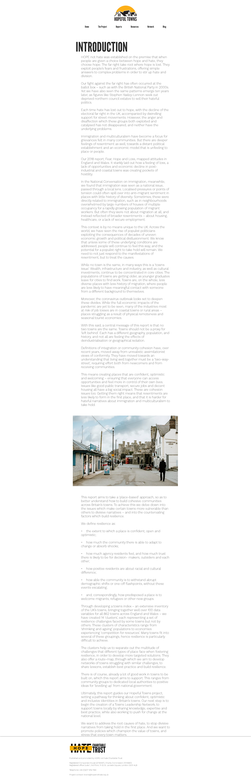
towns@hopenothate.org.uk (96, 775)
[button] (102, 27)
